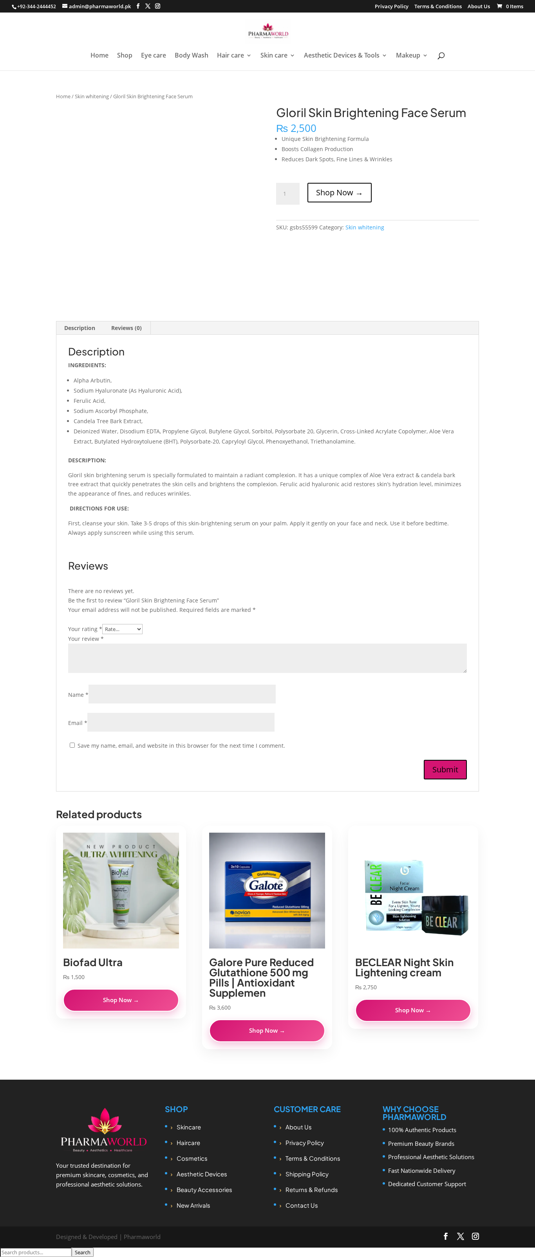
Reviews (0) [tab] (126, 328)
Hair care (230, 56)
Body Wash (191, 56)
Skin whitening (92, 96)
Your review (86, 638)
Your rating (85, 629)
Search (82, 1252)
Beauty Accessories (204, 1189)
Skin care (273, 56)
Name (78, 694)
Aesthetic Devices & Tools (342, 56)
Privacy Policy (391, 7)
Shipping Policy (307, 1174)
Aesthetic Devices (202, 1174)
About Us (479, 7)
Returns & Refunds (312, 1189)
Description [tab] (79, 328)
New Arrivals (193, 1205)
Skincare (189, 1127)
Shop (124, 56)
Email (77, 723)
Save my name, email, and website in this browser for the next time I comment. (181, 745)
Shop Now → (339, 192)
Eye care (153, 56)
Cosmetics (192, 1158)
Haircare (188, 1142)
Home (99, 56)
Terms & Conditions (438, 7)
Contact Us (302, 1205)
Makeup (408, 56)
